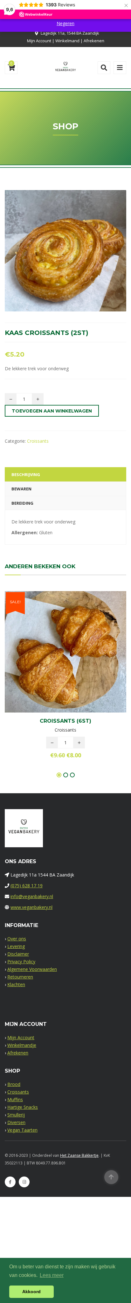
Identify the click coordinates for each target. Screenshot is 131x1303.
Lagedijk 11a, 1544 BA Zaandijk (70, 33)
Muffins (15, 1099)
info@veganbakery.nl (31, 896)
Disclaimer (18, 954)
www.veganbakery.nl (31, 907)
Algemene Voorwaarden (32, 969)
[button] (76, 649)
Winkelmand (67, 41)
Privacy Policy (21, 961)
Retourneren (20, 977)
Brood (13, 1084)
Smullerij (16, 1115)
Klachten (16, 984)
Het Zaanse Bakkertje (79, 1155)
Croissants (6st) (65, 721)
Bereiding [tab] (22, 503)
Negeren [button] (65, 23)
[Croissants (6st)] (55, 649)
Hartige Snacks (22, 1107)
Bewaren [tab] (21, 489)
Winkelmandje (21, 1045)
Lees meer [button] (52, 1275)
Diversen (16, 1122)
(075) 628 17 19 (26, 886)
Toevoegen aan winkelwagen (52, 411)
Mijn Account (39, 41)
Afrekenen (94, 41)
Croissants (38, 441)
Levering (16, 946)
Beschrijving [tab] (25, 474)
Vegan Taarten (22, 1130)
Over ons (16, 939)
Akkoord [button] (31, 1291)
